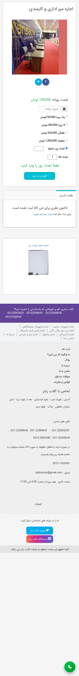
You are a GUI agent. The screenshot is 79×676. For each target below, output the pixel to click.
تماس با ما (68, 338)
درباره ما (10, 334)
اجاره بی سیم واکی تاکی (61, 331)
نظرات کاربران (66, 195)
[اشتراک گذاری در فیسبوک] (45, 82)
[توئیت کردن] (38, 82)
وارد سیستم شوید (42, 214)
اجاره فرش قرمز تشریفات (32, 331)
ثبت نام (66, 349)
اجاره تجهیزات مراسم (63, 327)
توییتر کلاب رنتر (38, 530)
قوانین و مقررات (62, 382)
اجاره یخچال (48, 334)
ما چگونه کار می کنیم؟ (58, 355)
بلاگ (67, 360)
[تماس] (69, 666)
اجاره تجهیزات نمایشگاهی (35, 327)
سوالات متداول (62, 377)
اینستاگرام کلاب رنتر (38, 539)
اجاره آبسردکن (66, 334)
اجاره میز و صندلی (28, 334)
